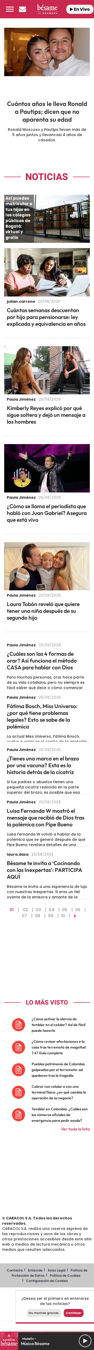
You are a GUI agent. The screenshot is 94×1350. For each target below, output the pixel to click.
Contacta (15, 1270)
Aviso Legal (57, 1270)
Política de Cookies (65, 1275)
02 (25, 910)
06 (77, 910)
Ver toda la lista (75, 1128)
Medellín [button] (28, 1339)
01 (12, 910)
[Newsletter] (22, 9)
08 (37, 916)
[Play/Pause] (85, 1341)
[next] (75, 916)
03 (38, 910)
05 (64, 910)
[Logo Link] (47, 9)
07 (24, 916)
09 (50, 916)
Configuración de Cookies (47, 1281)
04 (51, 910)
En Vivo (81, 9)
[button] (10, 9)
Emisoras (35, 1270)
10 (63, 916)
